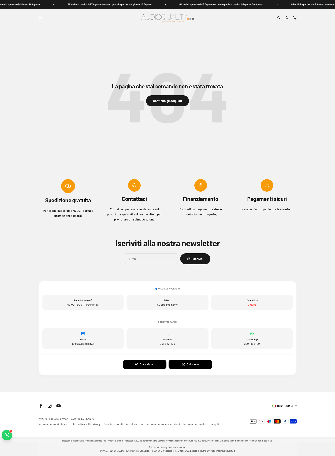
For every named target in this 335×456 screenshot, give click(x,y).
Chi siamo (193, 364)
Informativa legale (194, 424)
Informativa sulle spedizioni (163, 424)
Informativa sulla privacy (85, 424)
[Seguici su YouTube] (58, 405)
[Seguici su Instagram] (49, 405)
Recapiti (214, 424)
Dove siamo (147, 364)
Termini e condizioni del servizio (123, 424)
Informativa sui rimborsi (52, 424)
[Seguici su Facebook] (40, 405)
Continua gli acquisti (167, 101)
